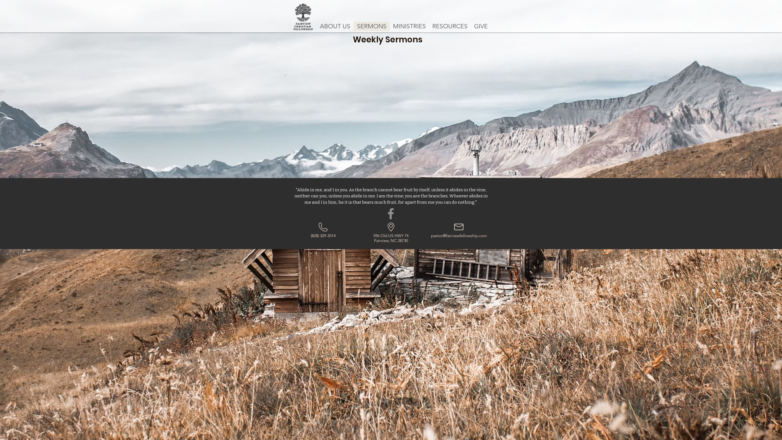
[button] (335, 26)
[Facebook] (390, 213)
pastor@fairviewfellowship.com (459, 235)
